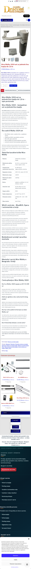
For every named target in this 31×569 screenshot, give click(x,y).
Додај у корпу (13, 85)
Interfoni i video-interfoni (9, 493)
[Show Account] (23, 8)
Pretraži (26, 15)
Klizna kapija (5, 514)
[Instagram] (14, 1)
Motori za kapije (6, 482)
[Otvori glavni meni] (27, 20)
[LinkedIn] (10, 1)
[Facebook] (8, 1)
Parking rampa (6, 521)
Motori (7, 25)
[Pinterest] (12, 1)
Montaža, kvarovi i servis (9, 499)
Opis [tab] (2, 90)
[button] (28, 539)
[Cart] (29, 8)
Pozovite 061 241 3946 (8, 469)
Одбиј (15, 559)
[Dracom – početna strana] (11, 7)
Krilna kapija (5, 518)
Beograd (8, 344)
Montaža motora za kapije (21, 344)
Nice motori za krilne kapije (11, 346)
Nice (3, 346)
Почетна (3, 25)
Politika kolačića (14, 567)
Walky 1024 (8, 348)
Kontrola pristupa (7, 496)
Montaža (13, 344)
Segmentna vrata (7, 524)
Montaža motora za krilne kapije (9, 345)
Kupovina (9, 381)
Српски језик (22, 1)
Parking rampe (6, 486)
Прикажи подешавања (15, 563)
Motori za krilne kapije (14, 25)
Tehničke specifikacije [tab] (10, 90)
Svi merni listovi (6, 528)
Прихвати (15, 555)
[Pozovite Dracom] (28, 20)
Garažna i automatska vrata (10, 489)
